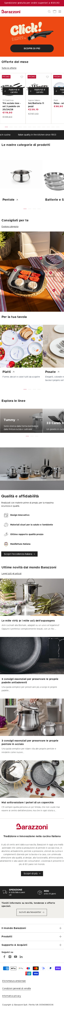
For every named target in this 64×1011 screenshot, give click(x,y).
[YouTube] (15, 956)
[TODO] (21, 956)
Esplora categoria (10, 227)
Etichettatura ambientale (14, 981)
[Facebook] (4, 956)
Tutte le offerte (9, 68)
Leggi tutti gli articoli (11, 574)
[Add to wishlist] (22, 77)
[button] (49, 11)
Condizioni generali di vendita (16, 988)
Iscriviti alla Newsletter (30, 912)
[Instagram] (10, 956)
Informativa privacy (11, 996)
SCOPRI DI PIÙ (32, 48)
